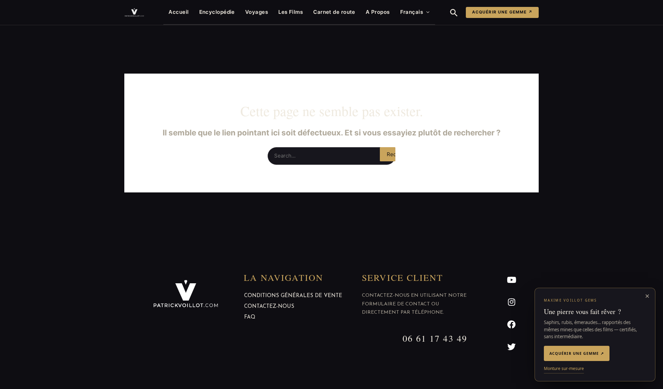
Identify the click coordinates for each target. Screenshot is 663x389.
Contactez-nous (269, 306)
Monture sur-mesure (564, 368)
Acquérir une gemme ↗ (502, 12)
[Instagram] (511, 302)
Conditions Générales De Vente (293, 295)
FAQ (249, 317)
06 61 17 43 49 (435, 338)
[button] (454, 13)
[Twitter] (511, 347)
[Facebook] (511, 324)
